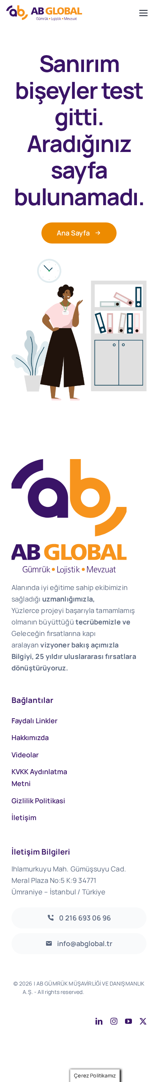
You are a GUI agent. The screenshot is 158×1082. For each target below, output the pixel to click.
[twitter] (143, 1021)
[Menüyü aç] (143, 13)
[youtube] (128, 1021)
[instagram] (113, 1021)
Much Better (94, 1000)
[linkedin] (98, 1021)
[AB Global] (70, 12)
